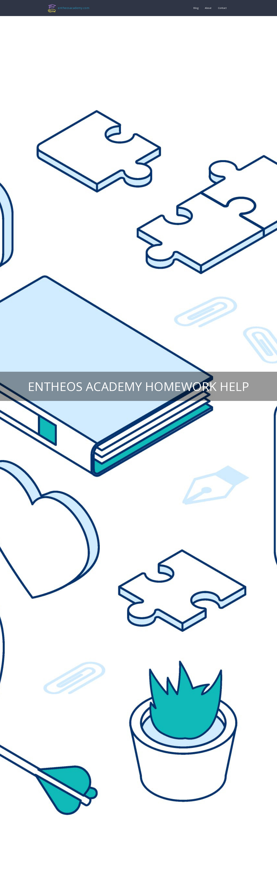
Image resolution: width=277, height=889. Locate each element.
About (208, 7)
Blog (195, 7)
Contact (222, 7)
